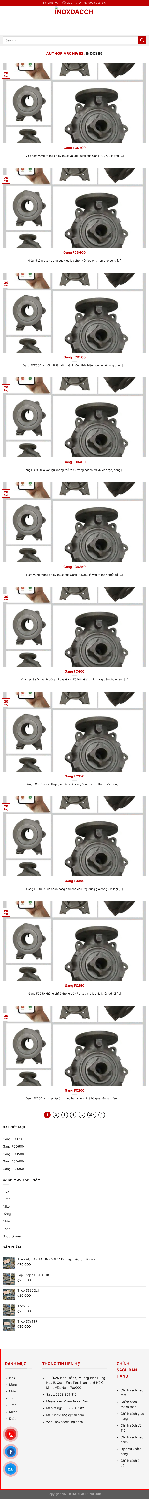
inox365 (94, 53)
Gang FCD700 (75, 148)
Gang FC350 (74, 776)
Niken (7, 1206)
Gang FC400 (74, 671)
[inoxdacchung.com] (74, 20)
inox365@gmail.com (69, 1415)
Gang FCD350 (74, 567)
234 (92, 1114)
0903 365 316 (66, 1394)
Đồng (7, 1214)
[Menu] (5, 20)
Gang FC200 (74, 1090)
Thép (6, 1229)
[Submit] (142, 40)
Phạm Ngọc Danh (76, 1401)
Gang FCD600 (74, 252)
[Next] (101, 1115)
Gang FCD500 (74, 357)
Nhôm (7, 1221)
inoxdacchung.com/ (68, 1422)
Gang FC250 (74, 986)
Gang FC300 (74, 881)
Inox (6, 1191)
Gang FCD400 (74, 462)
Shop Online (12, 1236)
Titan (6, 1199)
